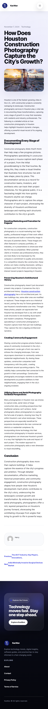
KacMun (14, 5)
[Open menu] (40, 5)
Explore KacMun (18, 622)
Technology (26, 27)
